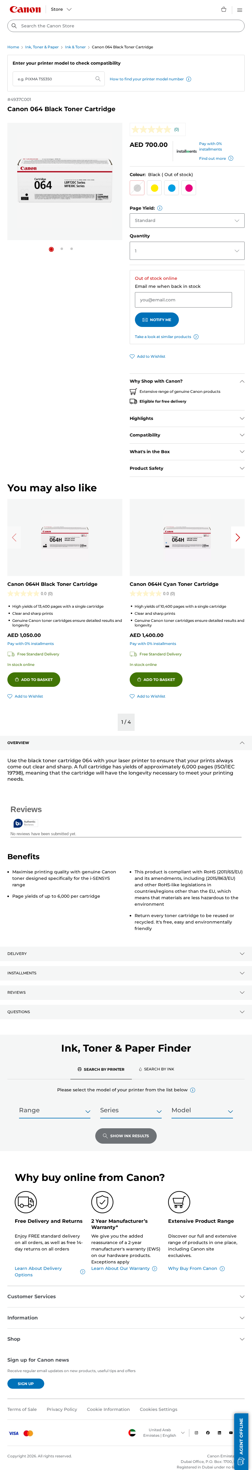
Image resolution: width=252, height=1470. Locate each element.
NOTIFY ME (160, 319)
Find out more (212, 158)
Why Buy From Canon (192, 1268)
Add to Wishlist (151, 356)
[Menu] (239, 9)
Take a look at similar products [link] (163, 336)
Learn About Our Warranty (120, 1268)
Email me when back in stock (168, 286)
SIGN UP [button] (26, 1383)
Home (13, 47)
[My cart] (224, 9)
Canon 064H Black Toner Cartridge (52, 584)
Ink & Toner (75, 47)
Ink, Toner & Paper (42, 47)
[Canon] (25, 9)
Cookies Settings (158, 1409)
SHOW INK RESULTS (129, 1136)
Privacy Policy (62, 1409)
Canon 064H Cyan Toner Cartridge (174, 584)
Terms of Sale (22, 1409)
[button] (188, 79)
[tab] (101, 1069)
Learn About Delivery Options (38, 1272)
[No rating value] (153, 129)
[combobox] (126, 26)
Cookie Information (108, 1409)
